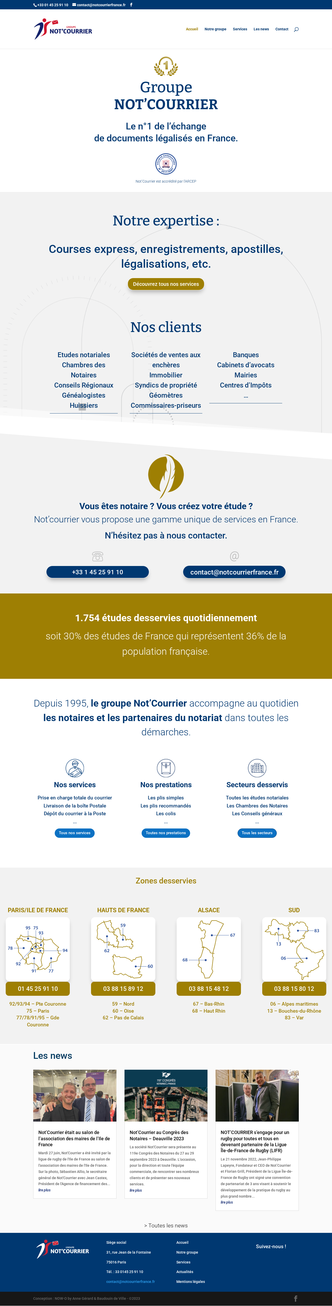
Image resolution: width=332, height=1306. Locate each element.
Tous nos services (75, 833)
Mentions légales (190, 1282)
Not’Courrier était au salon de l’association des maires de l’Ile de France (74, 1138)
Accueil (192, 29)
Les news (261, 29)
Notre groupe (215, 29)
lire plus (44, 1190)
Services (240, 29)
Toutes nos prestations (166, 833)
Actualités (184, 1272)
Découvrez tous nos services (166, 284)
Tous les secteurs (257, 833)
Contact (281, 29)
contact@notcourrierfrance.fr (130, 1282)
